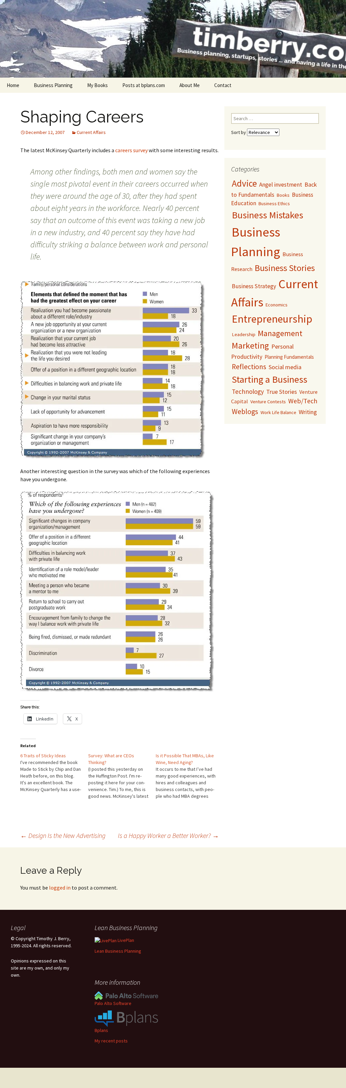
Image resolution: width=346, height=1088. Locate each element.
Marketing (250, 345)
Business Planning (53, 85)
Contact (222, 85)
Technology (248, 391)
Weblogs (245, 411)
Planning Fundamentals (289, 357)
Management (280, 333)
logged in (60, 887)
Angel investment (280, 184)
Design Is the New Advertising (62, 835)
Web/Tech (302, 401)
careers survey (132, 150)
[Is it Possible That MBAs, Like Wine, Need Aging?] (190, 775)
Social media (285, 367)
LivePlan (125, 940)
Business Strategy (254, 286)
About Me (189, 85)
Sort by (239, 132)
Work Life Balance (278, 412)
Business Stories (285, 267)
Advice (244, 183)
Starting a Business (269, 379)
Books (283, 195)
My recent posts (111, 1041)
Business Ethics (274, 203)
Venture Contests (268, 402)
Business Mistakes (267, 215)
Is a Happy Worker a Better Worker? (168, 835)
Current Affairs (91, 132)
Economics (277, 305)
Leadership (243, 334)
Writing (308, 412)
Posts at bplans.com (143, 85)
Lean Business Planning (118, 951)
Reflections (249, 366)
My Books (97, 85)
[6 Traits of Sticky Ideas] (54, 772)
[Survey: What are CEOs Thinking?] (122, 775)
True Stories (281, 392)
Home (13, 85)
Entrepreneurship (272, 319)
